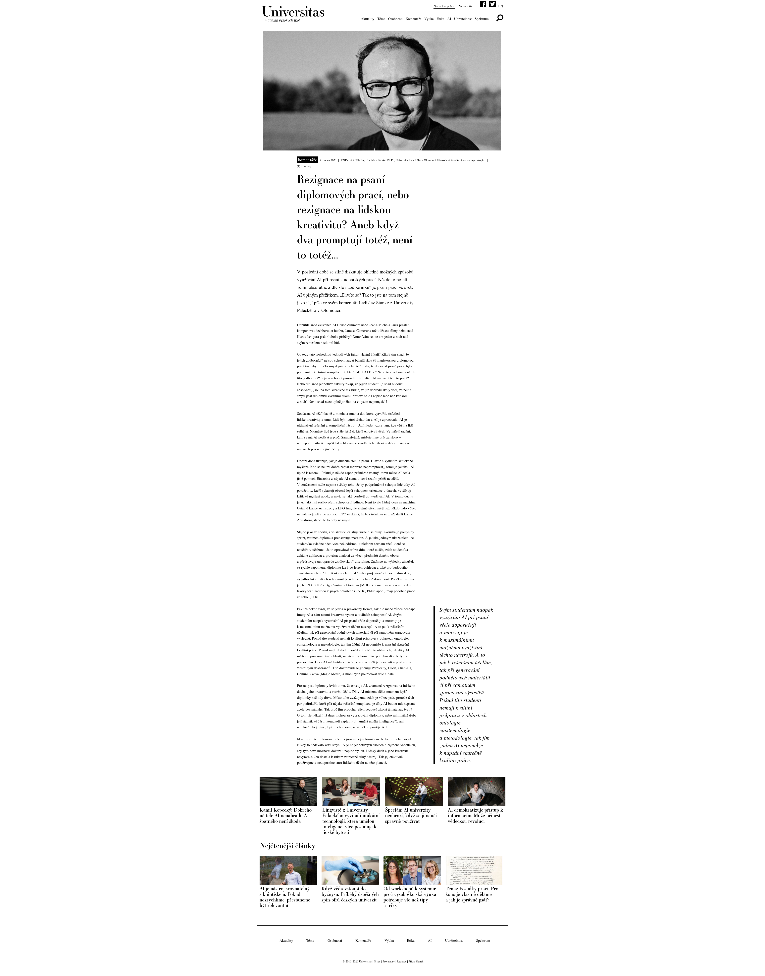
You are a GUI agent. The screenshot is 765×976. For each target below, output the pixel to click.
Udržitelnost (463, 18)
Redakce (401, 961)
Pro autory (389, 961)
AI (449, 18)
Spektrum (482, 18)
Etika (440, 18)
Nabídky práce (444, 6)
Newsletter (466, 6)
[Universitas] (294, 20)
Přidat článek (416, 961)
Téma (381, 18)
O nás (377, 961)
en (500, 6)
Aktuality (367, 18)
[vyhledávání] (499, 18)
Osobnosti (395, 18)
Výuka (429, 18)
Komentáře (413, 18)
